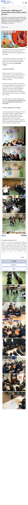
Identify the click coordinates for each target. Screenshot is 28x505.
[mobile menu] (25, 3)
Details (22, 257)
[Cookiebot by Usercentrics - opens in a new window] (21, 235)
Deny (14, 268)
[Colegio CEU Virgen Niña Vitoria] (7, 2)
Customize (13, 264)
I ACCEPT (14, 261)
